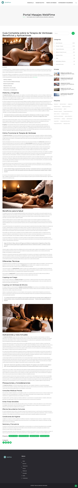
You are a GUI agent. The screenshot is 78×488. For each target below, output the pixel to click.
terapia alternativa (58, 123)
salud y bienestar (68, 116)
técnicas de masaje (58, 108)
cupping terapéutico (34, 436)
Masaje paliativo (40, 2)
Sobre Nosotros (24, 462)
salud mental (69, 118)
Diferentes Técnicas (7, 85)
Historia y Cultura (65, 55)
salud (65, 108)
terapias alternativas (68, 111)
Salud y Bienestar (65, 43)
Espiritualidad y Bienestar (65, 61)
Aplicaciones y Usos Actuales (9, 87)
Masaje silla (30, 2)
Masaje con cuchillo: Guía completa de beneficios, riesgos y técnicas (67, 73)
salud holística (57, 118)
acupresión (56, 121)
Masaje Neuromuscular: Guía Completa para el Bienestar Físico (66, 79)
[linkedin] (8, 442)
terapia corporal (64, 113)
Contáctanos (25, 478)
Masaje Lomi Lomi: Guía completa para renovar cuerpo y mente (67, 89)
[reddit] (10, 442)
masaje (63, 118)
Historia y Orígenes (7, 79)
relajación (70, 104)
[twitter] (5, 442)
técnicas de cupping (44, 436)
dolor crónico (57, 113)
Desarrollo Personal (65, 64)
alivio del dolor (63, 104)
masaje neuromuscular (65, 121)
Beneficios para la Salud (8, 83)
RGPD (24, 475)
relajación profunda (66, 106)
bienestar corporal (58, 111)
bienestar (35, 77)
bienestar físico (66, 123)
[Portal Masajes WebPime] (10, 2)
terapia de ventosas (13, 436)
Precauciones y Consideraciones (10, 89)
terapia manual (57, 106)
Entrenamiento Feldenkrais (65, 2)
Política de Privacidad (25, 472)
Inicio (24, 17)
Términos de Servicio (25, 467)
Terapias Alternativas (65, 49)
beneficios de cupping (23, 436)
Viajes (65, 58)
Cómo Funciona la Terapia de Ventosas (11, 81)
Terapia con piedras (51, 2)
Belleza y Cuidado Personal (65, 52)
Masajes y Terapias (65, 46)
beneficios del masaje (58, 116)
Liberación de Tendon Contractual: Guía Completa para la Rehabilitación (67, 84)
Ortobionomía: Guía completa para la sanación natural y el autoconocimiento (66, 94)
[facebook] (3, 442)
